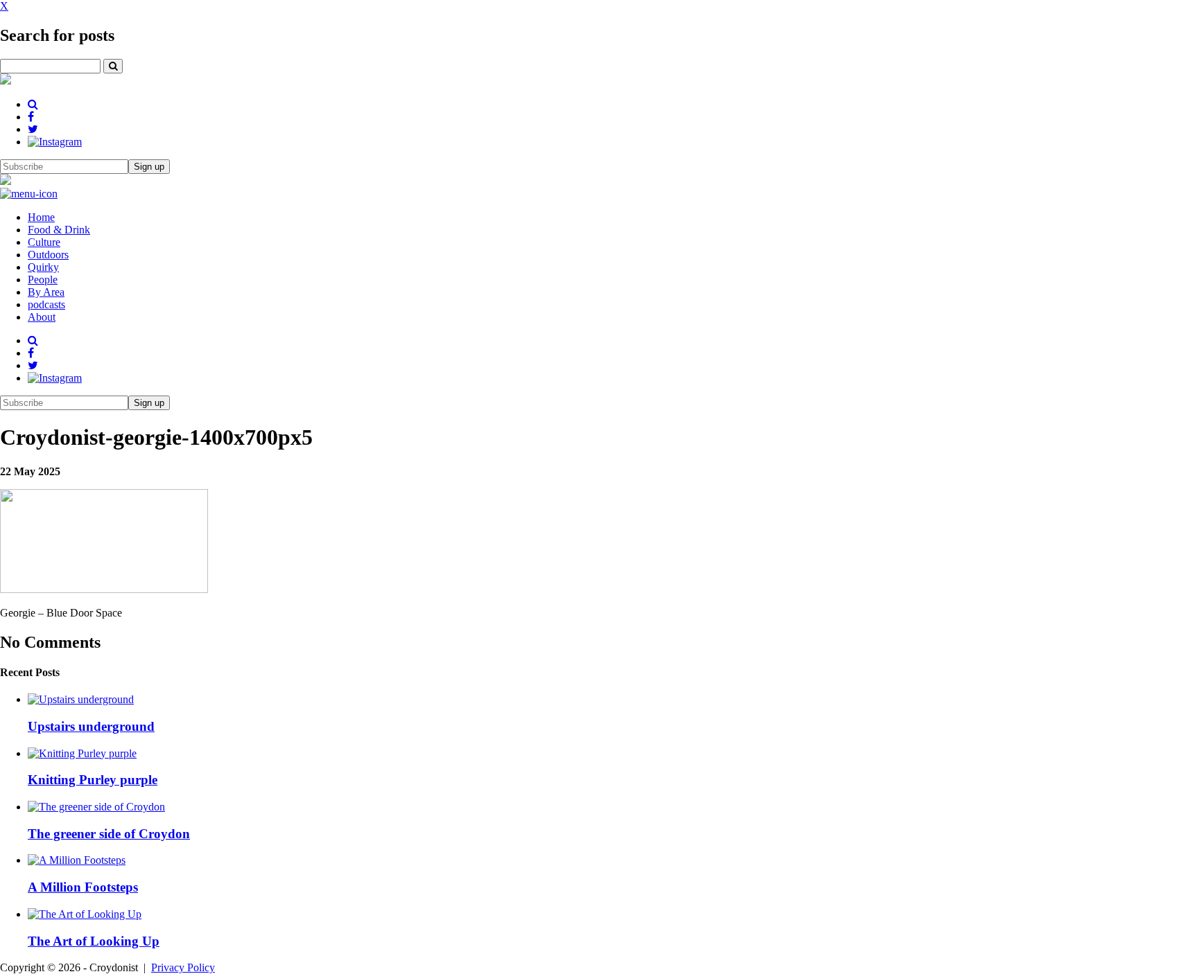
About (41, 317)
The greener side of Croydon (109, 833)
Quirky (43, 267)
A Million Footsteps (83, 887)
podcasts (46, 304)
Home (41, 217)
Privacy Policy (183, 967)
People (43, 279)
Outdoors (48, 254)
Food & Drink (59, 230)
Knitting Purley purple (92, 779)
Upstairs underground (91, 726)
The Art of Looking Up (93, 941)
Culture (44, 242)
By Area (46, 292)
